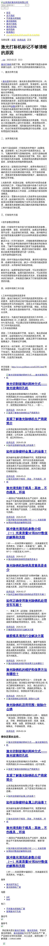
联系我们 (10, 32)
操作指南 (10, 29)
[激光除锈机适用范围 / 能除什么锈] (22, 699)
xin (3, 60)
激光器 (6, 81)
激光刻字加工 (12, 884)
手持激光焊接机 (13, 18)
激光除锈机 (11, 21)
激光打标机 (11, 24)
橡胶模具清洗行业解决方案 (25, 636)
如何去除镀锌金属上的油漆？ (26, 451)
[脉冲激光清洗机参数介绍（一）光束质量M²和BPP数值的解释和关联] (27, 522)
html (8, 899)
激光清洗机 (11, 26)
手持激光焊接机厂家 (15, 909)
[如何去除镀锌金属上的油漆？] (21, 445)
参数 (13, 106)
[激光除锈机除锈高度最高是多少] (22, 559)
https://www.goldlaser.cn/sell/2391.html (27, 367)
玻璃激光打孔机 (13, 911)
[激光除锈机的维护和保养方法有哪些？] (25, 663)
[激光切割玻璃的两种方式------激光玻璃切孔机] (27, 377)
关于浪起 (10, 15)
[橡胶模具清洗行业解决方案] (19, 630)
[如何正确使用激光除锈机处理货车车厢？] (26, 594)
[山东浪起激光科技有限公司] (14, 2)
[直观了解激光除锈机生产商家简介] (23, 413)
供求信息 (21, 40)
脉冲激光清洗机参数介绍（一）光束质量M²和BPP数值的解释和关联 (27, 533)
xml (7, 897)
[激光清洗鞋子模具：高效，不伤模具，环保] (27, 482)
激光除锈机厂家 (13, 887)
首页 (8, 13)
